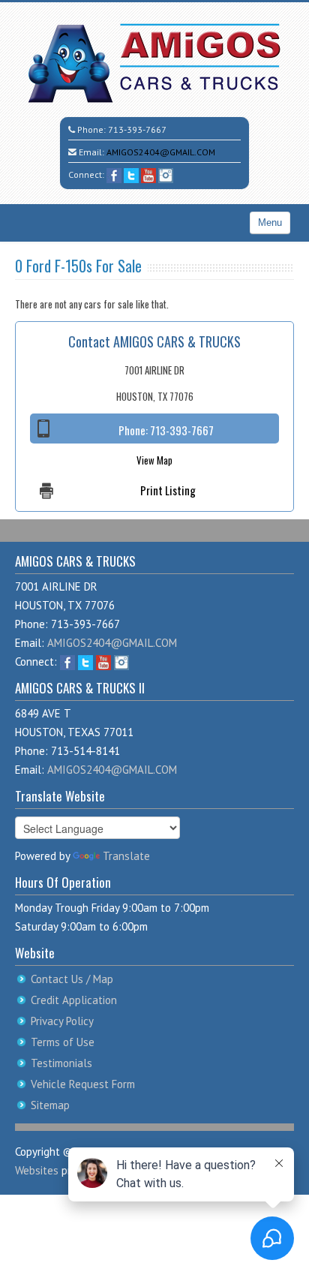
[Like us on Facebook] (114, 174)
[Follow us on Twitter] (131, 174)
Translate (126, 856)
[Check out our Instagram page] (165, 174)
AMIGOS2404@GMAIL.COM (160, 152)
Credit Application (74, 1000)
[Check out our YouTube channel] (148, 174)
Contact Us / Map (72, 979)
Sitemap (50, 1105)
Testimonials (61, 1063)
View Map (154, 460)
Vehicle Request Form (83, 1084)
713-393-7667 (137, 129)
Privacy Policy (62, 1021)
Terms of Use (62, 1042)
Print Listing (168, 490)
